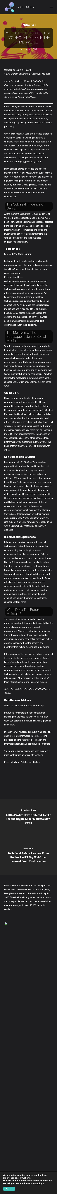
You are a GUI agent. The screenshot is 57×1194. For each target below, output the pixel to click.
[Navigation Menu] (51, 7)
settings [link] (39, 1183)
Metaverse (28, 25)
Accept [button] (9, 1189)
